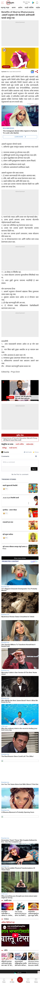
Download (6, 67)
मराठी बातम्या (13, 448)
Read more (10, 397)
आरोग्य (20, 7)
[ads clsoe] (39, 972)
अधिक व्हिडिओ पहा (8, 922)
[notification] (37, 2)
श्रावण (14, 7)
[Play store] (33, 2)
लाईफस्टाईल (29, 444)
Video (6, 919)
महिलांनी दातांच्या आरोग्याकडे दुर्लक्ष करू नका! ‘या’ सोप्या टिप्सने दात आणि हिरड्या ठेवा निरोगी (7, 963)
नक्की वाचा (8, 900)
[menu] (3, 3)
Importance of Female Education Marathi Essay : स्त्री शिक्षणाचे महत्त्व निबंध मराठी (19, 439)
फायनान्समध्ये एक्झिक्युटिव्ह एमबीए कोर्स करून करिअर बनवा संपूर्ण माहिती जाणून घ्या (21, 963)
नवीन (6, 950)
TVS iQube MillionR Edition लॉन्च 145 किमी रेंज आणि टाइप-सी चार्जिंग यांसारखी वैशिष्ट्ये (20, 913)
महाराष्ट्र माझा (5, 7)
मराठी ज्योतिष (29, 7)
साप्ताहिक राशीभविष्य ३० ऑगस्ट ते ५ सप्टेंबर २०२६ (6, 913)
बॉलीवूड (4, 448)
